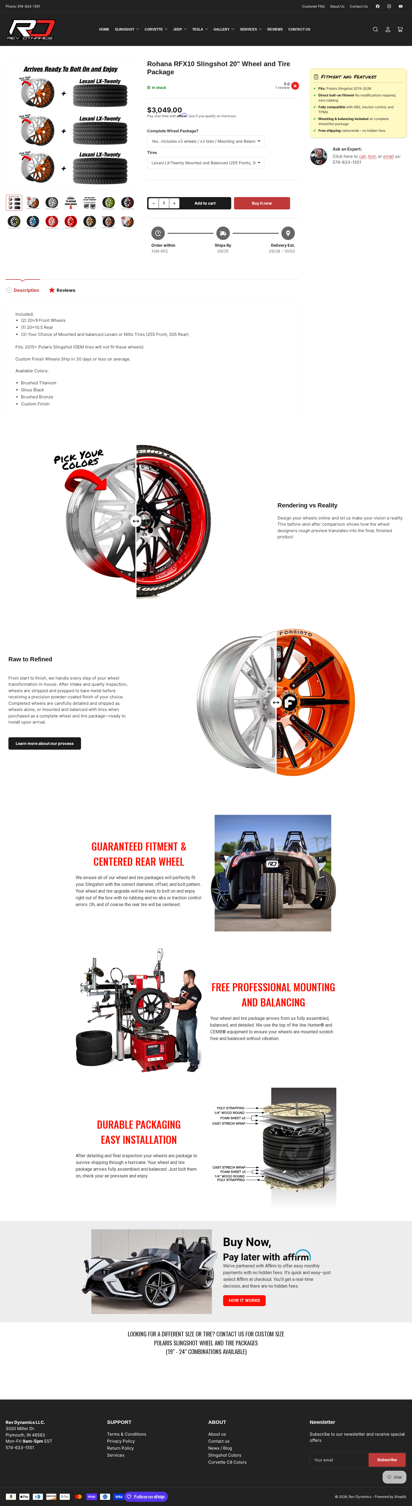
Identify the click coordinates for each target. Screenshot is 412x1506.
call (362, 156)
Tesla (197, 29)
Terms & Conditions (126, 1434)
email (388, 156)
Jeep (177, 29)
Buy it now (262, 203)
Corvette (154, 29)
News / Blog (220, 1448)
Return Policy (120, 1448)
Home (104, 29)
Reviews (275, 29)
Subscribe (387, 1459)
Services (248, 29)
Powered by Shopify (390, 1497)
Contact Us (359, 6)
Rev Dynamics (360, 1497)
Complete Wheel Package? (172, 130)
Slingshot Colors (224, 1455)
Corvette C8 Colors (227, 1462)
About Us (337, 6)
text (372, 156)
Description (26, 290)
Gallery (222, 29)
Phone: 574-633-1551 (23, 6)
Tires (152, 152)
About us (217, 1434)
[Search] (375, 29)
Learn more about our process (45, 743)
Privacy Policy (121, 1441)
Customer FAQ (313, 6)
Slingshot (124, 29)
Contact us (219, 1441)
